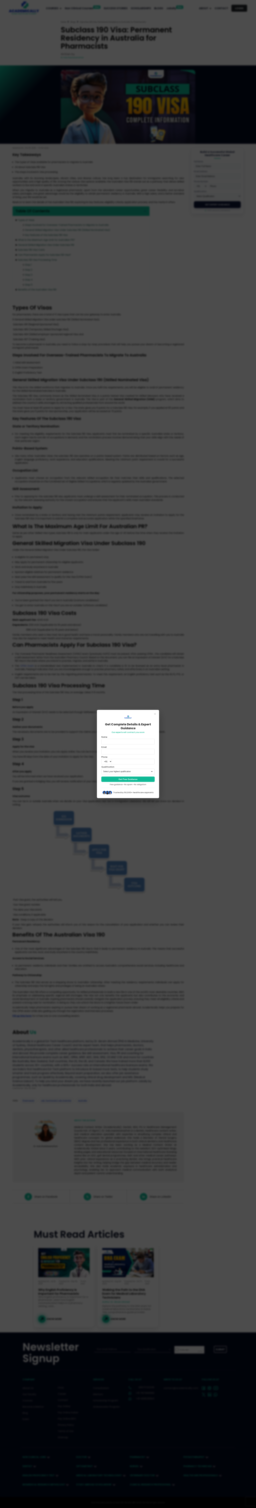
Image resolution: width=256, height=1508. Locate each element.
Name (104, 737)
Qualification (107, 767)
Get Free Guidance (128, 779)
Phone (104, 757)
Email (104, 747)
